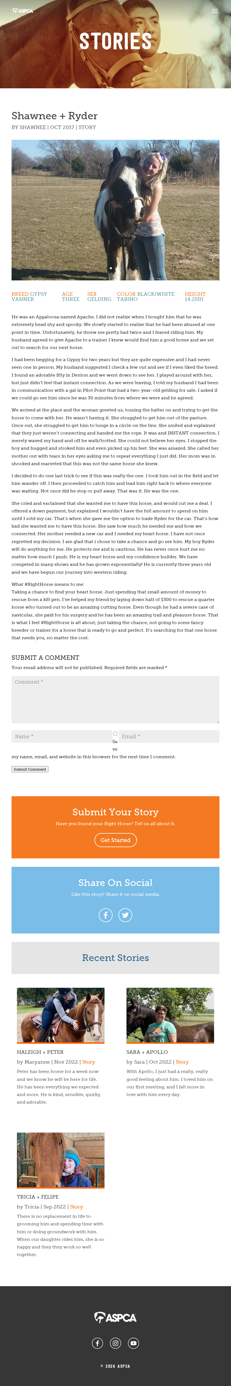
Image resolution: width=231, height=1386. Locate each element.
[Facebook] (105, 915)
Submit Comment (30, 769)
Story (87, 127)
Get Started (116, 840)
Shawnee (33, 127)
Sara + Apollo (147, 1052)
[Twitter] (125, 915)
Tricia (32, 1207)
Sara (139, 1062)
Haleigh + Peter (40, 1052)
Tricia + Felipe (38, 1197)
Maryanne (37, 1062)
